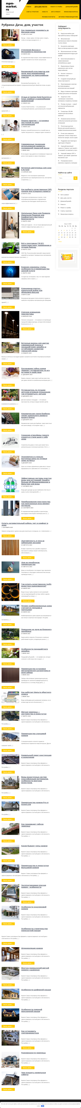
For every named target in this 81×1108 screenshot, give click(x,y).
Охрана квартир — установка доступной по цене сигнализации (35, 122)
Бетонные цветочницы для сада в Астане (36, 169)
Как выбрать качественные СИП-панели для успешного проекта (36, 190)
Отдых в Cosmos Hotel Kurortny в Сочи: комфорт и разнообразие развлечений (36, 99)
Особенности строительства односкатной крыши (34, 929)
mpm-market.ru (11, 6)
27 (67, 237)
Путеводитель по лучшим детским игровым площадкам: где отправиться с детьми (35, 392)
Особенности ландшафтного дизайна (34, 650)
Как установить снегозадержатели (30, 1032)
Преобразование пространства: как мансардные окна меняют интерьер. (36, 503)
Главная (28, 6)
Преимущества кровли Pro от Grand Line (35, 803)
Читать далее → (8, 45)
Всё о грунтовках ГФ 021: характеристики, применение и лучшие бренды (36, 245)
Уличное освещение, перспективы (31, 313)
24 (59, 237)
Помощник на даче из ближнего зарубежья (36, 630)
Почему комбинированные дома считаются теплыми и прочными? (36, 608)
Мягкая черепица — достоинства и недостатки (33, 713)
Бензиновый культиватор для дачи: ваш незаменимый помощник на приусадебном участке (35, 74)
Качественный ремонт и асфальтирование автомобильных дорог (66, 61)
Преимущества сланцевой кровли (33, 734)
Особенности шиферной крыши (36, 989)
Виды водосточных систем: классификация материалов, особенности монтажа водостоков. (35, 780)
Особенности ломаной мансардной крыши (31, 1010)
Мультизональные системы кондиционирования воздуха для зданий (67, 53)
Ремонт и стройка (56, 6)
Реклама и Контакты (48, 17)
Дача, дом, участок (41, 6)
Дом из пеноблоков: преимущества (30, 563)
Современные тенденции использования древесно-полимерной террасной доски (35, 146)
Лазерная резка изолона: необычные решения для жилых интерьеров (67, 121)
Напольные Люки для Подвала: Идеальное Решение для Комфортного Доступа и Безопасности (35, 216)
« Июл (60, 241)
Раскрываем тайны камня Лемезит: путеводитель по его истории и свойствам (35, 370)
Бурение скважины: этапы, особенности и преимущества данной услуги (35, 269)
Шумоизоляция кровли (32, 948)
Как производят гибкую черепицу (32, 825)
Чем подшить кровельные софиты (33, 1073)
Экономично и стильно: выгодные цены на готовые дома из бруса (34, 458)
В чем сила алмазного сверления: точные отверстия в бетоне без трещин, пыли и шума (67, 135)
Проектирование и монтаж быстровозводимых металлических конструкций (67, 86)
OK (42, 1106)
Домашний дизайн (72, 6)
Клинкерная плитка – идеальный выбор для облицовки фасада (31, 290)
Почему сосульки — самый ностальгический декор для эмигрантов (67, 106)
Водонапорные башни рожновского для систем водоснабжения (66, 68)
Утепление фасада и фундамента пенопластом (33, 51)
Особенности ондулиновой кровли (33, 908)
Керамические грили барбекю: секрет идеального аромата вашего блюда (35, 415)
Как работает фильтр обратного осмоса (36, 693)
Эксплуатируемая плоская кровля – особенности (33, 886)
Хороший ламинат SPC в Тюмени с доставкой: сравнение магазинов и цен (67, 155)
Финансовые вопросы (71, 11)
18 (61, 235)
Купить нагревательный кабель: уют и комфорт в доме (25, 524)
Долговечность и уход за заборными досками (32, 541)
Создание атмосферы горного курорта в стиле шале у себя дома (35, 437)
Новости (45, 11)
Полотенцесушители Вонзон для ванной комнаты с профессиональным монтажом (67, 128)
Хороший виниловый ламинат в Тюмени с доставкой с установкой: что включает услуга (67, 148)
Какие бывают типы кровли (34, 846)
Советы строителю (32, 11)
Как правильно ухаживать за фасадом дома (35, 31)
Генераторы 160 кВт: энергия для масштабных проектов (65, 113)
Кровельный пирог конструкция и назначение (36, 756)
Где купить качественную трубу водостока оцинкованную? (36, 585)
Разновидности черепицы (33, 1052)
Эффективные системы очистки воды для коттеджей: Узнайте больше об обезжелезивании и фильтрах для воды (36, 481)
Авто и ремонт (56, 11)
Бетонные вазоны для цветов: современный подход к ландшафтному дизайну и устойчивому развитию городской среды (35, 347)
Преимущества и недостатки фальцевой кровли (35, 866)
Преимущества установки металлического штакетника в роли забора (35, 670)
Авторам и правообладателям (68, 17)
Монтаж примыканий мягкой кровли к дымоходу (35, 969)
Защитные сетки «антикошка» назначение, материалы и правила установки (67, 99)
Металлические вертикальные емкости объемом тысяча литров (67, 41)
